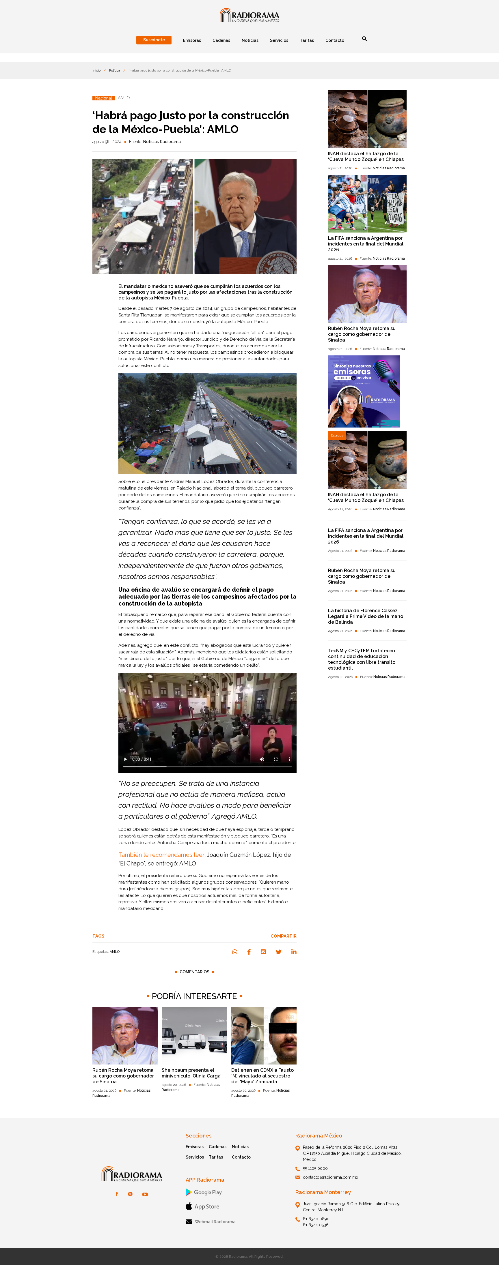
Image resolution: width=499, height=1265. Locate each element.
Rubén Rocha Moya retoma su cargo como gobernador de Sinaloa (123, 1075)
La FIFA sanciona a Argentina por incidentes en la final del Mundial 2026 (365, 243)
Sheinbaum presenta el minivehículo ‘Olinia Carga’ (191, 1073)
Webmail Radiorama (215, 1221)
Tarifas (216, 1157)
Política (114, 70)
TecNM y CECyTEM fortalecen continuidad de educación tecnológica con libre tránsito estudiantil (361, 659)
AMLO (115, 952)
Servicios (195, 1157)
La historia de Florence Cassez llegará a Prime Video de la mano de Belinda (365, 616)
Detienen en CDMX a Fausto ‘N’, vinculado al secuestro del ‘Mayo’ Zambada (262, 1075)
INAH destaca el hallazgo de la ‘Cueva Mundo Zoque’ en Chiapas (366, 156)
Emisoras (195, 1146)
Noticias (240, 1146)
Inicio (96, 70)
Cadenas (217, 1146)
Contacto (241, 1157)
